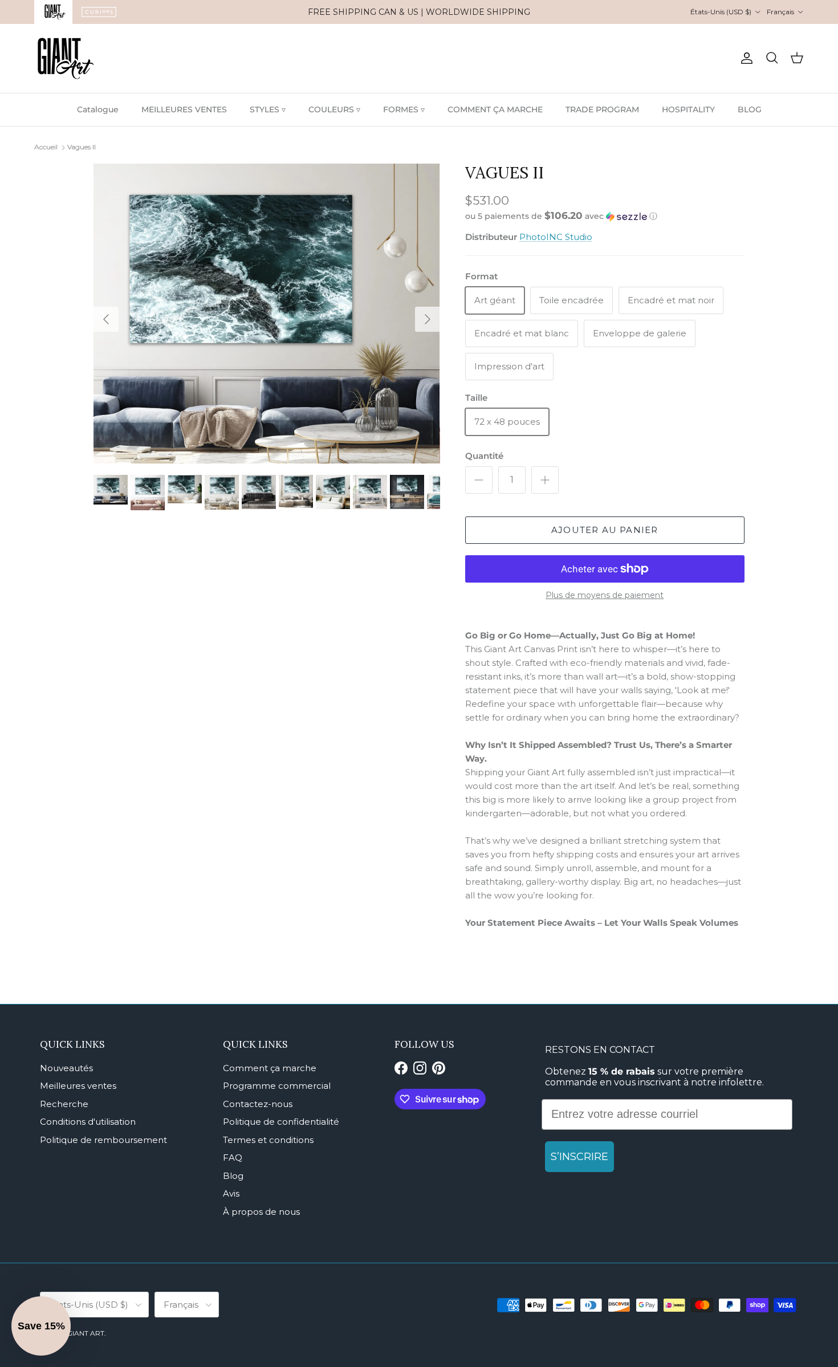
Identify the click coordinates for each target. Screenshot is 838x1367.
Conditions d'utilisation (88, 1121)
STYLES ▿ (268, 109)
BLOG (750, 109)
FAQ (232, 1157)
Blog (233, 1175)
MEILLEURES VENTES (184, 109)
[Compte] (744, 58)
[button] (561, 216)
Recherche (64, 1104)
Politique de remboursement (103, 1139)
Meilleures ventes (78, 1085)
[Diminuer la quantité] (479, 480)
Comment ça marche (269, 1068)
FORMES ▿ (404, 109)
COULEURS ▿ (334, 109)
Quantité (484, 455)
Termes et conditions (268, 1139)
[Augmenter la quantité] (545, 480)
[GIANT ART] (65, 58)
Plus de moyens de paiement (605, 595)
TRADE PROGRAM (602, 109)
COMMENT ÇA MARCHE (495, 109)
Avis (231, 1193)
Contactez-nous (257, 1104)
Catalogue (98, 109)
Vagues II (81, 147)
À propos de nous (261, 1211)
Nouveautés (66, 1068)
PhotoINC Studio (555, 236)
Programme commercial (277, 1085)
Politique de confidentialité (281, 1121)
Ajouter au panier (604, 529)
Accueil (46, 147)
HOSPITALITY (688, 109)
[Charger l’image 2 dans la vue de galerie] (266, 313)
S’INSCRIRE (579, 1156)
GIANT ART (85, 1333)
